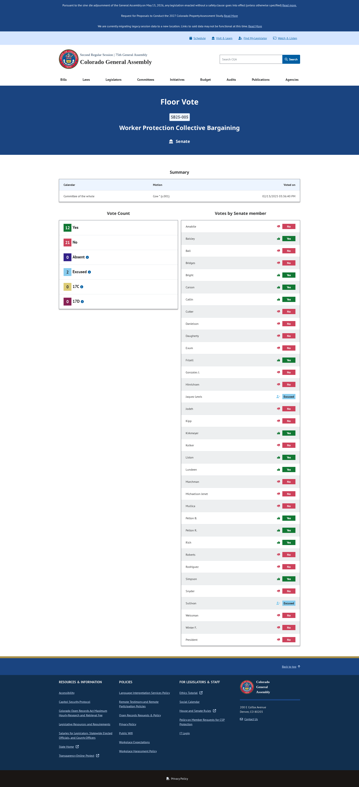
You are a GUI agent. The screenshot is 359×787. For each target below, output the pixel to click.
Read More (231, 16)
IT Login (185, 733)
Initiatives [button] (177, 79)
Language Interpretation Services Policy (144, 693)
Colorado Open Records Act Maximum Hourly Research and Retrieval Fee (83, 713)
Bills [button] (63, 79)
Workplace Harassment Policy (138, 751)
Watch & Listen (287, 38)
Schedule (199, 38)
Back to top (289, 666)
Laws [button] (86, 79)
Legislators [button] (113, 79)
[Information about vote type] (87, 257)
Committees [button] (145, 79)
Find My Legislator (255, 38)
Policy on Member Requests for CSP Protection (202, 722)
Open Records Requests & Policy (140, 715)
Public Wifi (126, 733)
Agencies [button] (292, 79)
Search (293, 59)
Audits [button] (231, 79)
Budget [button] (205, 79)
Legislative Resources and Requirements (84, 724)
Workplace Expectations (134, 742)
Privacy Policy (127, 724)
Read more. (289, 5)
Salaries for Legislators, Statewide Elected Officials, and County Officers (85, 735)
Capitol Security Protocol (74, 702)
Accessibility (66, 693)
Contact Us (251, 719)
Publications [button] (261, 79)
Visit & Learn (224, 38)
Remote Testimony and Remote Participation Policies (139, 704)
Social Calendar (190, 702)
